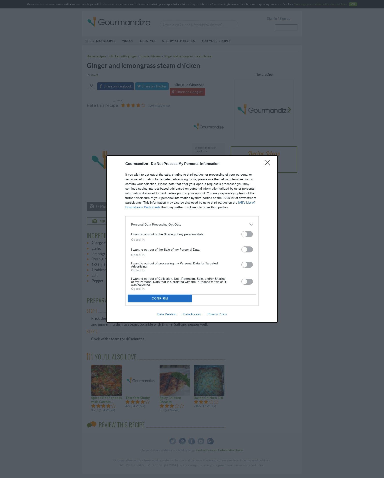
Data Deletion (166, 314)
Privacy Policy (217, 314)
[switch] (247, 234)
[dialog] (192, 239)
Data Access (192, 314)
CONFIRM (160, 298)
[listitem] (192, 224)
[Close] (269, 164)
